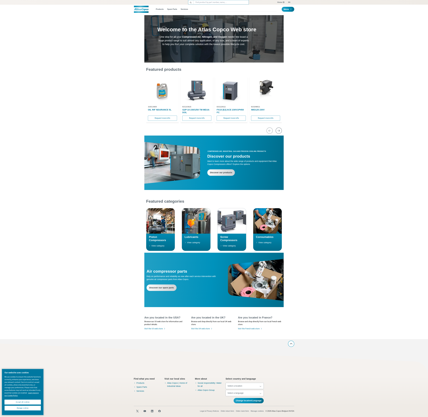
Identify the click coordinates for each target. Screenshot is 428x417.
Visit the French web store (249, 328)
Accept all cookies (23, 402)
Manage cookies (257, 411)
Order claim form (242, 411)
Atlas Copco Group (206, 390)
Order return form (227, 411)
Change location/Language (248, 400)
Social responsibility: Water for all (210, 384)
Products (160, 9)
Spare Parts (172, 9)
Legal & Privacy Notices (209, 411)
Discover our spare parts (161, 288)
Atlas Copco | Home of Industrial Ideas (177, 384)
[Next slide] (279, 131)
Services (184, 9)
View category (158, 246)
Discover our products (221, 172)
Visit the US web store (153, 328)
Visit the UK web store (200, 328)
